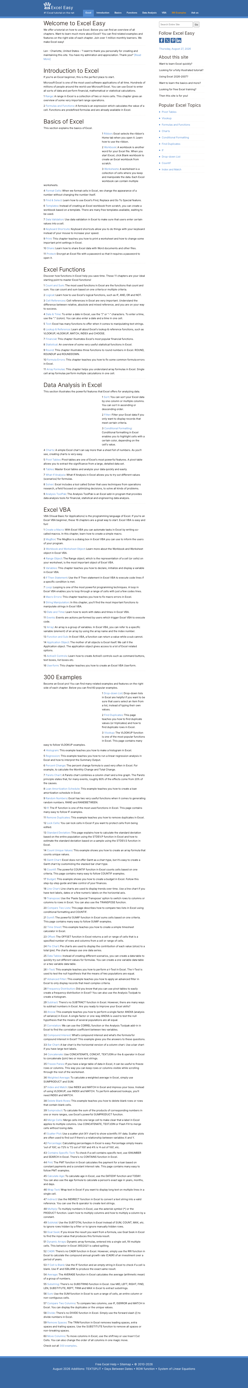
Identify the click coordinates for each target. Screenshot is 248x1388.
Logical (50, 295)
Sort (106, 397)
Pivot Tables (53, 459)
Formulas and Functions (60, 105)
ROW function (145, 1368)
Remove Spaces (56, 1322)
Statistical (51, 344)
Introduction (103, 12)
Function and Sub (57, 636)
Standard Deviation (58, 832)
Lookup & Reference (58, 329)
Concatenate (55, 1054)
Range (49, 96)
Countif (51, 869)
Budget (51, 879)
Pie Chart (53, 946)
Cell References (55, 300)
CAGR (50, 1251)
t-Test (50, 969)
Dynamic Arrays (56, 1241)
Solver (49, 484)
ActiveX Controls (57, 655)
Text (48, 323)
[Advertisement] (72, 156)
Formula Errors (56, 359)
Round (49, 350)
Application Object (58, 642)
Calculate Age (55, 1176)
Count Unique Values (59, 850)
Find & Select (54, 200)
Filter (107, 414)
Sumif (50, 917)
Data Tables (54, 955)
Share (50, 248)
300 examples (68, 1345)
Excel (88, 12)
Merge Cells (54, 1120)
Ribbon (108, 133)
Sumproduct (54, 1110)
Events (51, 617)
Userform (52, 665)
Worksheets (111, 169)
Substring (53, 1284)
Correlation (54, 1025)
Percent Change (55, 765)
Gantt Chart (54, 859)
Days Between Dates (118, 1368)
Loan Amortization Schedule (62, 788)
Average (52, 1274)
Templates (52, 205)
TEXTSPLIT (93, 1368)
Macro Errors (53, 596)
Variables (51, 568)
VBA (164, 12)
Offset (51, 936)
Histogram (52, 750)
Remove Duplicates (58, 817)
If (47, 807)
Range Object (54, 558)
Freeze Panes (55, 1063)
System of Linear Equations (176, 1368)
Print (48, 238)
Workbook (110, 147)
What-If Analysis (55, 474)
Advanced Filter (56, 979)
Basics (118, 12)
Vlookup (109, 732)
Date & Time (53, 314)
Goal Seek (53, 1232)
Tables (50, 469)
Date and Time (55, 612)
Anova (51, 1011)
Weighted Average (58, 1077)
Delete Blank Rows (58, 1100)
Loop (49, 587)
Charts (50, 450)
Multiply (52, 1208)
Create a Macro (54, 529)
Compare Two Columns (61, 1303)
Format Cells (53, 190)
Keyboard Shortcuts (58, 229)
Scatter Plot (54, 1133)
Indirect (52, 1199)
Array (50, 627)
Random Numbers (56, 798)
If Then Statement (56, 577)
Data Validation (54, 219)
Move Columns (56, 1336)
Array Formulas (56, 369)
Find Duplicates (113, 715)
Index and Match (57, 1087)
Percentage (54, 1143)
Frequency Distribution (61, 988)
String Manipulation (57, 602)
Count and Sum (54, 285)
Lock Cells (53, 823)
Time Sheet (54, 927)
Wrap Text (53, 1189)
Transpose (53, 898)
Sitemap (125, 1364)
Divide (51, 1312)
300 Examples (179, 12)
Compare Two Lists (58, 907)
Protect (51, 253)
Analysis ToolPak (56, 494)
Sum (50, 1293)
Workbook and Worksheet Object (65, 548)
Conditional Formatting (117, 428)
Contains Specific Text (61, 1152)
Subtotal (52, 1222)
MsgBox (50, 539)
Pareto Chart (53, 775)
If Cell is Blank (55, 1264)
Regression (52, 755)
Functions (132, 12)
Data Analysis (149, 12)
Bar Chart (53, 1044)
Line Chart (53, 888)
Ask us (194, 12)
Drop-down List (113, 693)
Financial (51, 339)
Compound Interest (59, 1035)
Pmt (50, 1162)
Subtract (52, 1002)
